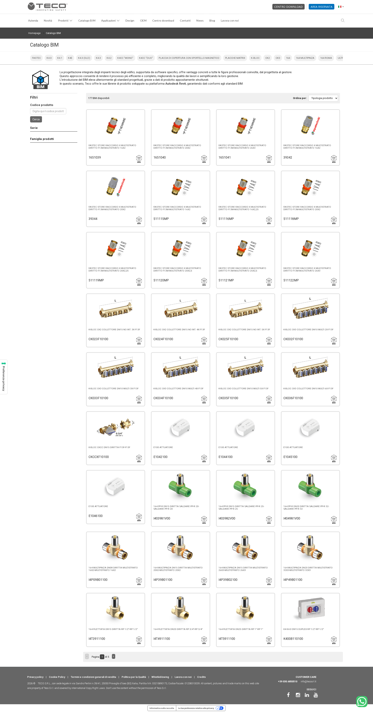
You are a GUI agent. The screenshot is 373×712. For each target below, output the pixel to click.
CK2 (267, 57)
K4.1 (59, 57)
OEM (143, 20)
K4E (70, 57)
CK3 (278, 57)
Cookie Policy (57, 677)
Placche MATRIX (235, 57)
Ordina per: (300, 98)
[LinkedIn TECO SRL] (307, 695)
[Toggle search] (343, 20)
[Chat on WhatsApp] (362, 701)
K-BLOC (255, 57)
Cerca (36, 119)
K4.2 (109, 57)
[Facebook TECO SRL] (288, 695)
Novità (48, 20)
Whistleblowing (160, 677)
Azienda (33, 20)
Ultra (341, 57)
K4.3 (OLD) (84, 57)
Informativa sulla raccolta (162, 708)
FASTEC (36, 57)
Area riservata (321, 7)
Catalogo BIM (86, 20)
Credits (201, 677)
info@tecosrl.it (308, 681)
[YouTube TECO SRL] (316, 695)
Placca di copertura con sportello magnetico (189, 57)
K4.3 (98, 57)
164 (288, 57)
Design (129, 20)
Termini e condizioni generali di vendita (93, 677)
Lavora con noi (230, 20)
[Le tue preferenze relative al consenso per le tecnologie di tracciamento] (3, 377)
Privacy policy (35, 677)
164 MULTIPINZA (305, 57)
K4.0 (49, 57)
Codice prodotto (41, 105)
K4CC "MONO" (125, 57)
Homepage (34, 33)
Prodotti (63, 20)
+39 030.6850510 (287, 681)
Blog (212, 20)
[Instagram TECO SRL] (298, 695)
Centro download (288, 7)
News (200, 20)
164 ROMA (326, 57)
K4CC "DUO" (146, 57)
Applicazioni (108, 20)
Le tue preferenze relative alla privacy (196, 708)
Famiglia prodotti (42, 139)
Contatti (185, 20)
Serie (34, 128)
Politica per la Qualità (134, 677)
